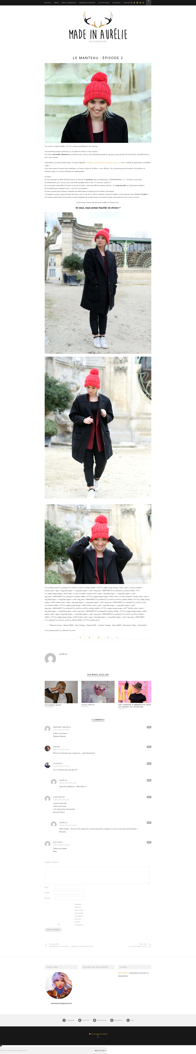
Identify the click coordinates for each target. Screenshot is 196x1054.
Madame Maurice (62, 727)
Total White (88, 705)
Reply (149, 727)
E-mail (47, 893)
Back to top (100, 1050)
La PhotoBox (103, 3)
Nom (47, 887)
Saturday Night (53, 705)
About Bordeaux (69, 3)
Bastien (105, 1034)
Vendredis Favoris (87, 3)
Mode (56, 3)
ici (124, 179)
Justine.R (58, 842)
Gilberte (57, 763)
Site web (47, 898)
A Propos (116, 3)
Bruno (56, 747)
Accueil (48, 3)
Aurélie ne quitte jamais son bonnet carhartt (103, 162)
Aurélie (63, 654)
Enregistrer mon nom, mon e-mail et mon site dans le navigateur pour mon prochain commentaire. (79, 914)
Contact (127, 3)
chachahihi (59, 797)
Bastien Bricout (123, 973)
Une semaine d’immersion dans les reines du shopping (134, 706)
